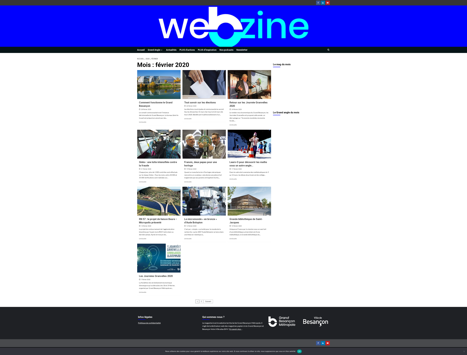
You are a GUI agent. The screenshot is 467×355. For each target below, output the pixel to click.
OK (299, 351)
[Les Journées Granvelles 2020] (159, 258)
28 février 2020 (146, 109)
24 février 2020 (237, 109)
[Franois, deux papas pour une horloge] (204, 144)
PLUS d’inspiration (207, 50)
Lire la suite (142, 122)
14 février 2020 (146, 226)
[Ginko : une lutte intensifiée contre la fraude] (159, 144)
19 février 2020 (191, 169)
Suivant (208, 301)
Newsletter (241, 50)
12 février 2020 (191, 226)
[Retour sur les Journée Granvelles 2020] (249, 84)
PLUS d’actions (187, 50)
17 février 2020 (237, 169)
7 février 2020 (145, 279)
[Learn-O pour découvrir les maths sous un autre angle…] (249, 144)
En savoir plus (235, 329)
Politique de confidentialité (149, 323)
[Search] (328, 50)
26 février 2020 (191, 106)
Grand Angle (154, 50)
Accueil (141, 50)
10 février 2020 (237, 226)
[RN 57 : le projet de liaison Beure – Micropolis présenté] (159, 201)
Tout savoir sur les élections (200, 102)
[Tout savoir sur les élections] (204, 84)
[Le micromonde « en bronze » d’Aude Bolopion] (204, 201)
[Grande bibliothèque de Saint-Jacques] (249, 201)
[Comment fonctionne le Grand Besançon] (159, 84)
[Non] (464, 351)
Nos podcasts (226, 50)
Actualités (171, 50)
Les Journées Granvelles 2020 (156, 276)
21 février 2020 (146, 169)
